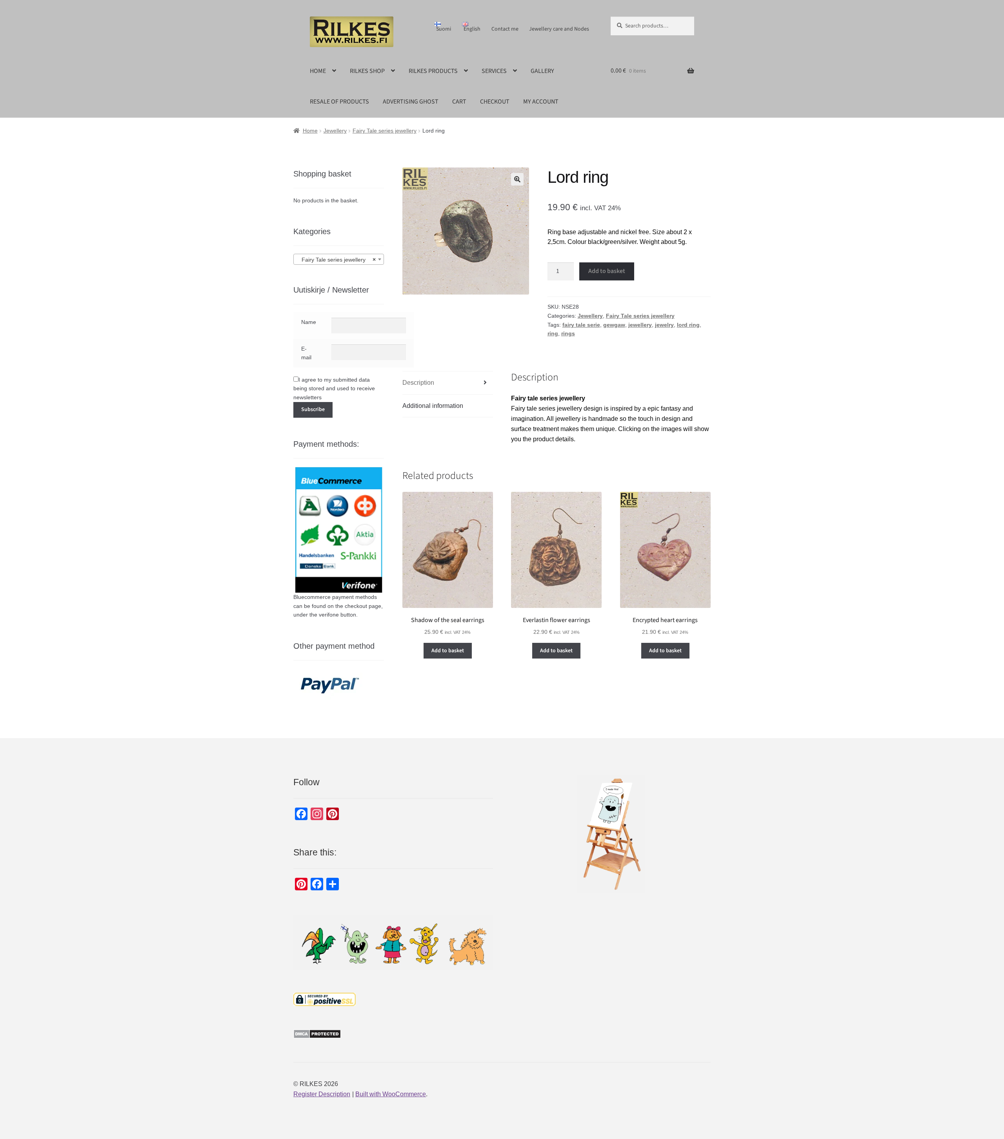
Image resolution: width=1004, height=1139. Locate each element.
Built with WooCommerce (390, 1094)
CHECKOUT (494, 101)
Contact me (504, 29)
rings (568, 333)
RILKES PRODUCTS (433, 71)
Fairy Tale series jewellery (385, 130)
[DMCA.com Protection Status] (393, 1034)
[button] (517, 179)
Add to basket (606, 271)
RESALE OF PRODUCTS (339, 101)
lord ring (688, 325)
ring (552, 333)
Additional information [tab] (432, 405)
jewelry (664, 325)
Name (308, 322)
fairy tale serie (581, 325)
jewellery (640, 325)
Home (310, 130)
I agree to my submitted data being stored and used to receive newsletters (334, 388)
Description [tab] (418, 382)
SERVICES (494, 71)
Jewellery (335, 130)
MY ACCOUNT (540, 101)
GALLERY (542, 71)
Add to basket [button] (447, 651)
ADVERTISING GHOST (410, 101)
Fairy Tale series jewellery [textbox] (336, 260)
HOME (318, 71)
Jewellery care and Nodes (559, 29)
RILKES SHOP (367, 71)
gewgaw (614, 325)
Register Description (321, 1094)
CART (459, 101)
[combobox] (338, 259)
